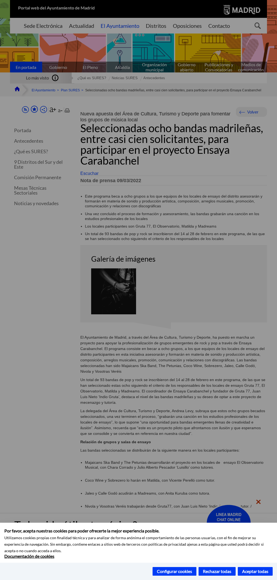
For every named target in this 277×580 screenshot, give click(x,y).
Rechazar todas (217, 571)
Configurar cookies (174, 571)
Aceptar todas (255, 571)
